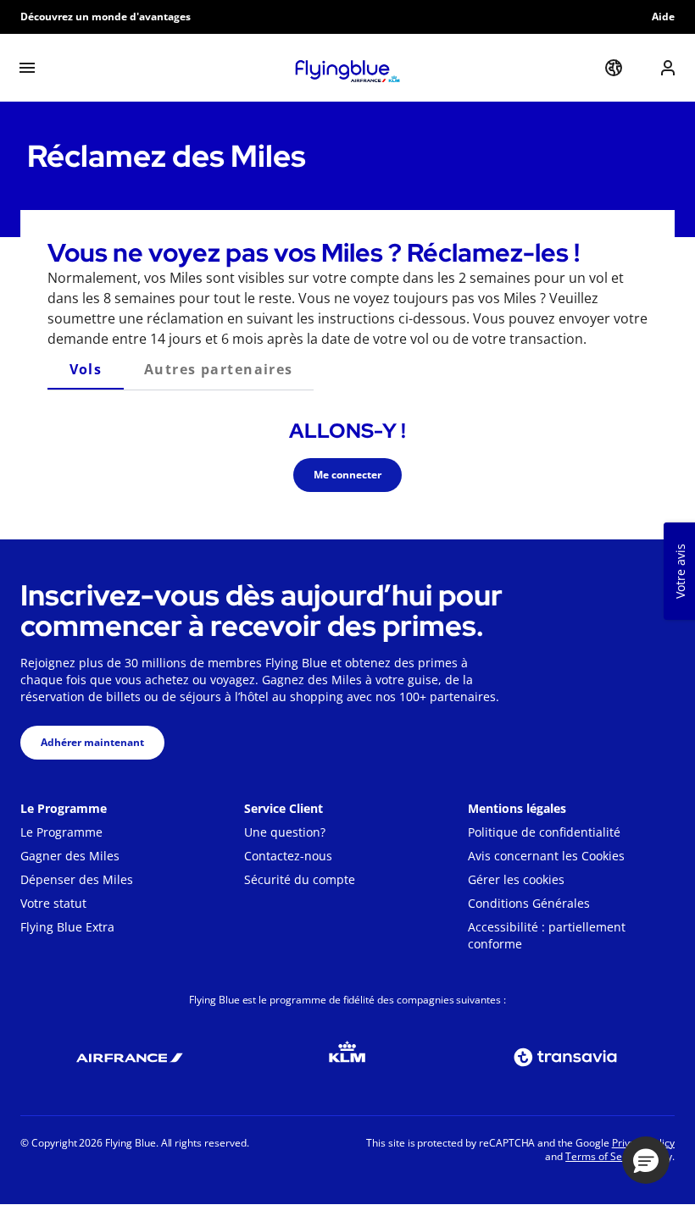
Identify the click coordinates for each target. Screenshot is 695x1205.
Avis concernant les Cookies (546, 856)
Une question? (284, 832)
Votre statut (53, 903)
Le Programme (61, 832)
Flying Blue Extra (67, 927)
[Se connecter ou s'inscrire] (668, 68)
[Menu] (27, 68)
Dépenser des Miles (76, 879)
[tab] (85, 369)
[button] (646, 1160)
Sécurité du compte (299, 879)
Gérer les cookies (516, 879)
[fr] (614, 68)
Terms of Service (604, 1156)
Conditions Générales (529, 903)
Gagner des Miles (70, 856)
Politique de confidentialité (544, 832)
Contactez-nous (288, 856)
